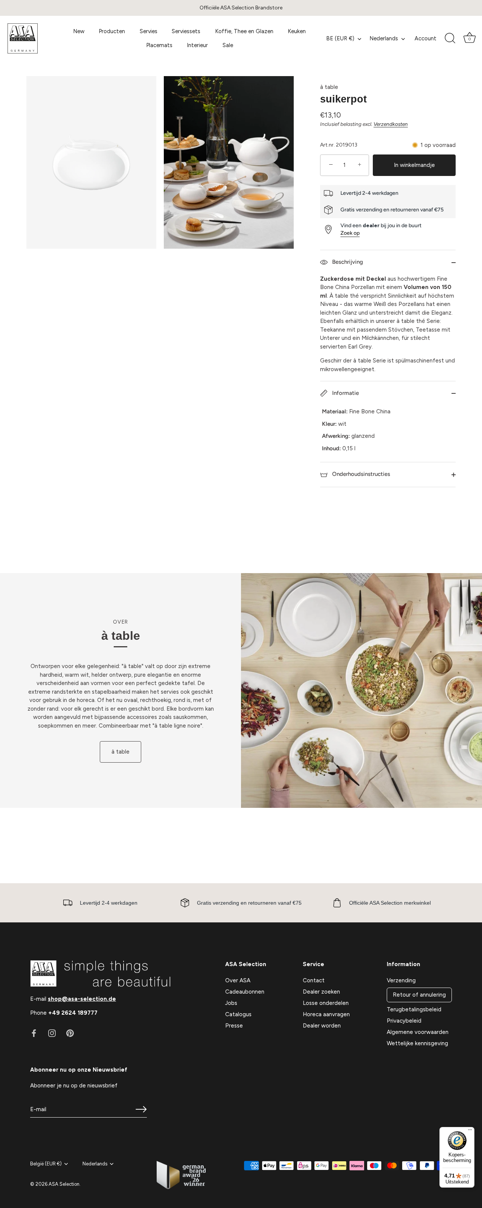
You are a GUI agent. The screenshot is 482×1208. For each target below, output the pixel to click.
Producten (112, 31)
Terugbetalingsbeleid (414, 1009)
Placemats (159, 45)
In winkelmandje (414, 165)
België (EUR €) (46, 1164)
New (78, 31)
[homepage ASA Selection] (34, 38)
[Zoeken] (450, 38)
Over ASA (237, 980)
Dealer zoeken (321, 991)
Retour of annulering (419, 994)
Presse (234, 1025)
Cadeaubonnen (244, 991)
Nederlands (383, 38)
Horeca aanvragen (326, 1014)
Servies (148, 31)
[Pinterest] (70, 1032)
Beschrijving (347, 261)
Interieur (197, 45)
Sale (228, 45)
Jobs (231, 1003)
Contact (314, 980)
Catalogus (238, 1014)
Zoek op (350, 233)
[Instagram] (52, 1032)
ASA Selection (64, 1184)
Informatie (345, 393)
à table (329, 87)
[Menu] (469, 1131)
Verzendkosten (391, 124)
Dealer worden (322, 1025)
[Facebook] (34, 1032)
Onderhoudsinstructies (360, 474)
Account (425, 38)
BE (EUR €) (340, 38)
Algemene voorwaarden (417, 1032)
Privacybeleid (404, 1020)
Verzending (401, 980)
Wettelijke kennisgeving (417, 1043)
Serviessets (186, 31)
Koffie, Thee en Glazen (244, 31)
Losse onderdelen (326, 1003)
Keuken (297, 31)
